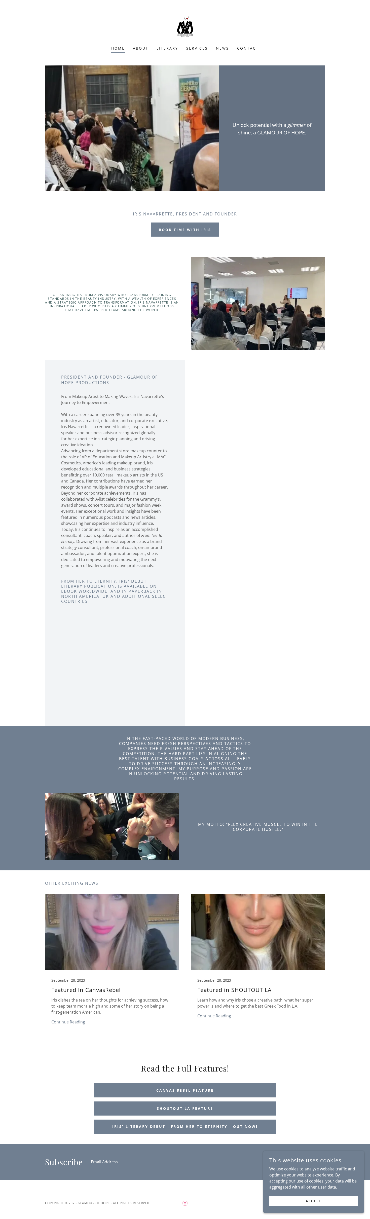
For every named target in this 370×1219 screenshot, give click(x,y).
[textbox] (186, 1162)
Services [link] (197, 48)
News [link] (222, 48)
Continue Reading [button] (68, 1022)
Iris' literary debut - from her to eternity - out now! (185, 1126)
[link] (185, 26)
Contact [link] (248, 48)
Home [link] (118, 48)
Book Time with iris (185, 229)
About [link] (141, 48)
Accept (313, 1201)
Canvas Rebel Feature (185, 1090)
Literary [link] (167, 48)
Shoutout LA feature (185, 1108)
